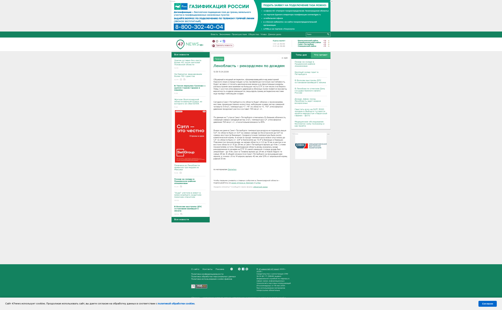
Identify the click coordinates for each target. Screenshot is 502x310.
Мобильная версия (213, 41)
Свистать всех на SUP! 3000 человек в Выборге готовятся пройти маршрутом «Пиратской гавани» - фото (311, 112)
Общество (253, 34)
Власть (214, 34)
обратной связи (260, 187)
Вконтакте (239, 269)
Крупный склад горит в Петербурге (306, 73)
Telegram (243, 269)
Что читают (320, 55)
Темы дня (301, 55)
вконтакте (217, 41)
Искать (328, 34)
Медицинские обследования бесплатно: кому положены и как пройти (309, 124)
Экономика (224, 34)
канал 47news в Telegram (242, 183)
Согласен (487, 303)
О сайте (195, 269)
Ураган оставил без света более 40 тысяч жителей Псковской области (187, 64)
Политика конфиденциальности (207, 274)
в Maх (258, 183)
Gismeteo (232, 169)
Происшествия (239, 34)
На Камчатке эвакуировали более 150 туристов (188, 76)
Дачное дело (274, 34)
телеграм (220, 41)
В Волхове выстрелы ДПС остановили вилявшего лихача (310, 81)
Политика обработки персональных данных (213, 276)
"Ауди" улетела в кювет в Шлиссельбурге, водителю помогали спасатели (187, 196)
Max (247, 269)
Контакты (207, 269)
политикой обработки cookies (176, 304)
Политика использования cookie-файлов (211, 279)
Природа (219, 59)
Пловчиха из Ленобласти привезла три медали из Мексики (187, 169)
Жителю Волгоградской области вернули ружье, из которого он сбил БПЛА (188, 103)
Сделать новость (224, 45)
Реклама (220, 269)
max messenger (224, 41)
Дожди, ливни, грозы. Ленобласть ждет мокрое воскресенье (308, 101)
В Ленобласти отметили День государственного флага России (310, 91)
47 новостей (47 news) (269, 269)
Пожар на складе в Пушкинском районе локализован (305, 64)
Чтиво (264, 34)
